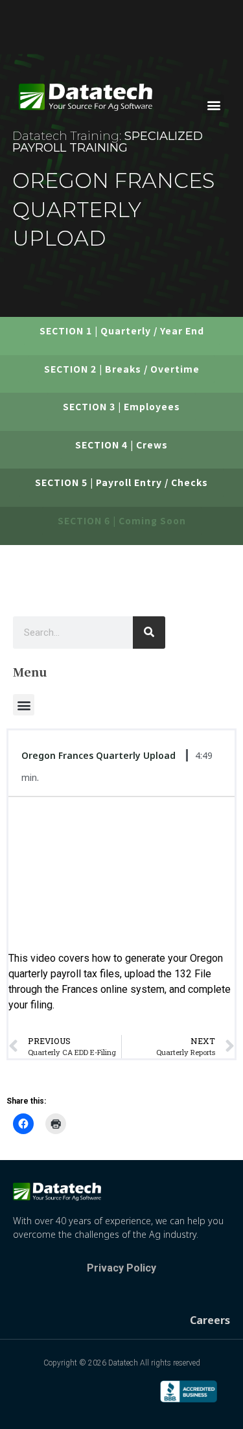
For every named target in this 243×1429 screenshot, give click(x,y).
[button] (213, 105)
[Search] (149, 632)
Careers (210, 1320)
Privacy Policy (121, 1268)
